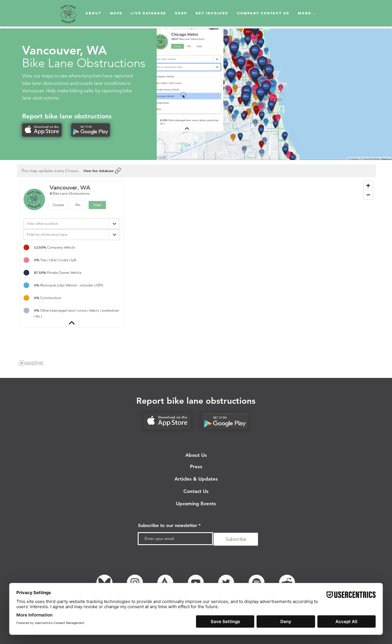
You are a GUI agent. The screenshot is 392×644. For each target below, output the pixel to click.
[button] (319, 13)
